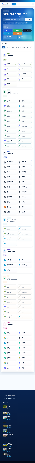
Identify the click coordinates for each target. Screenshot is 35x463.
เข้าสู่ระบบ (13, 3)
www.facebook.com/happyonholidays (9, 398)
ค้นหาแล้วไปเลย (28, 19)
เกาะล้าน (20, 22)
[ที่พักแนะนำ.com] (6, 3)
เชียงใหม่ (9, 22)
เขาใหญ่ (13, 22)
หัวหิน (16, 22)
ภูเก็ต (26, 22)
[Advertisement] (17, 381)
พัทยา (23, 22)
